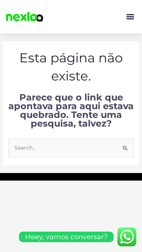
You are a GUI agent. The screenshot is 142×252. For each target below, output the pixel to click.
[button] (130, 17)
